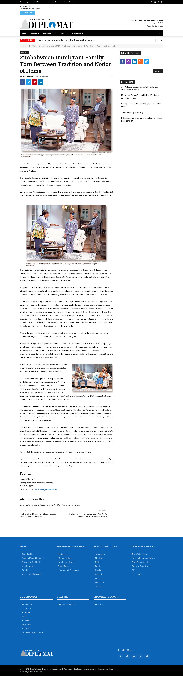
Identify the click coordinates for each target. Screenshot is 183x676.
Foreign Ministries (66, 562)
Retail (97, 566)
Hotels (98, 570)
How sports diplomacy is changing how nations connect (66, 40)
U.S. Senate (137, 574)
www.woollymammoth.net (46, 489)
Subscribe (48, 2)
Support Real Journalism (32, 632)
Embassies (63, 554)
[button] (160, 33)
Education (99, 574)
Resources (48, 33)
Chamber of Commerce (68, 570)
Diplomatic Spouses (67, 604)
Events (62, 33)
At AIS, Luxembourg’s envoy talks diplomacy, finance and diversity (140, 88)
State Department (140, 562)
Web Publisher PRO (35, 672)
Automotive (100, 554)
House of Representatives (143, 558)
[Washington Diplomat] (46, 23)
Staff (24, 616)
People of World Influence (33, 558)
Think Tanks (63, 566)
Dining (98, 562)
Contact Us (159, 26)
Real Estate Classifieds (32, 574)
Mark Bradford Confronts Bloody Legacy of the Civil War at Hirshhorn (39, 515)
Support (67, 2)
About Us (57, 2)
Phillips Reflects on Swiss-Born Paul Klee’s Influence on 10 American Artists (88, 515)
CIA (133, 570)
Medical (98, 558)
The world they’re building (132, 112)
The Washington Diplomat (38, 46)
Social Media (27, 604)
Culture (76, 33)
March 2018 (55, 46)
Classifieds (26, 570)
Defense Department (141, 566)
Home (25, 33)
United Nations (65, 558)
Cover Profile (27, 554)
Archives (25, 620)
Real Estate (100, 582)
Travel (98, 586)
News (34, 33)
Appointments (28, 566)
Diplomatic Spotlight (31, 562)
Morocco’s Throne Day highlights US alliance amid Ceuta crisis (140, 96)
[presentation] (157, 40)
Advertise (75, 2)
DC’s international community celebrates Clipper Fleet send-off (142, 119)
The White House (139, 554)
